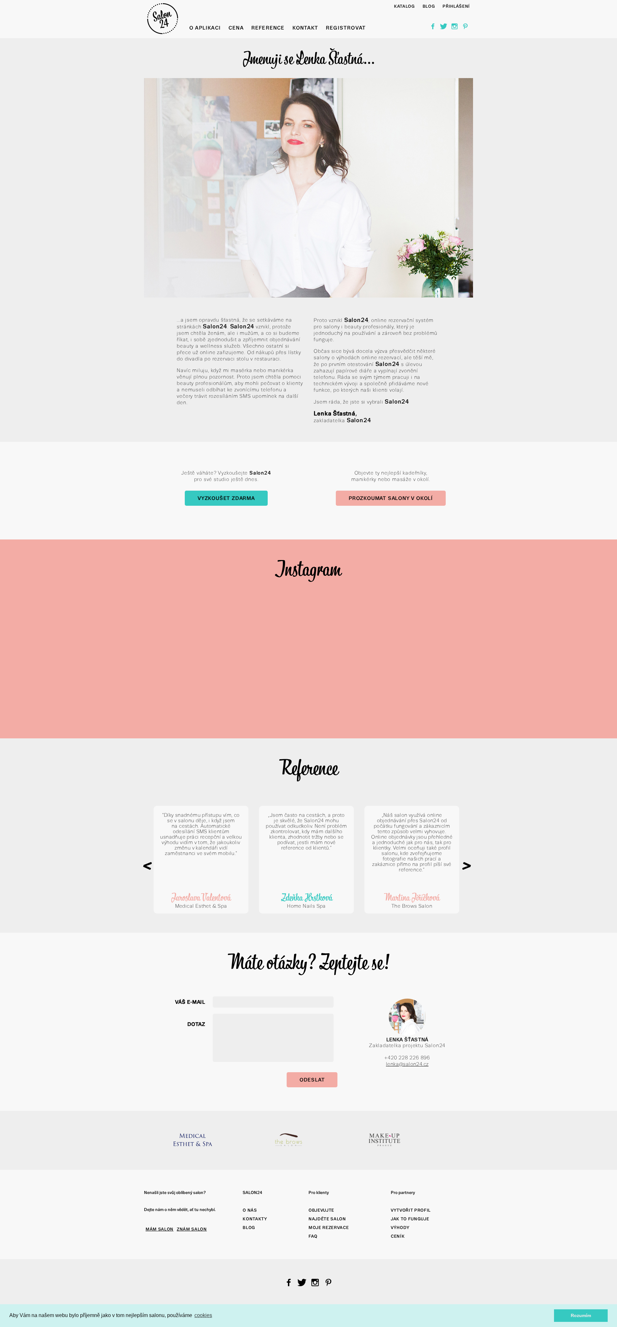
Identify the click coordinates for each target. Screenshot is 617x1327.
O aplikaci (205, 28)
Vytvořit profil (411, 1210)
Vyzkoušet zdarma (226, 498)
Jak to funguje (410, 1218)
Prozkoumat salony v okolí (391, 498)
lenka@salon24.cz (407, 1064)
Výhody (400, 1227)
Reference (268, 28)
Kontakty (255, 1218)
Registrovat (346, 28)
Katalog (404, 6)
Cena (236, 28)
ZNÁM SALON (192, 1229)
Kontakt (305, 28)
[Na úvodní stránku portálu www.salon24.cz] (162, 32)
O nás (250, 1210)
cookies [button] (203, 1315)
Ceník (398, 1236)
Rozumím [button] (581, 1315)
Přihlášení (456, 6)
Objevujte (321, 1210)
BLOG (429, 6)
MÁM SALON (160, 1229)
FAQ (312, 1236)
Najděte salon (327, 1218)
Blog (249, 1227)
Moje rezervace (328, 1227)
